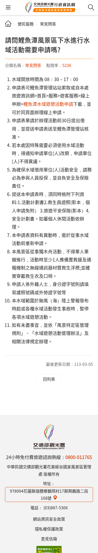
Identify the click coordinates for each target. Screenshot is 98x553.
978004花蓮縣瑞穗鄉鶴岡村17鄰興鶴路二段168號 (49, 494)
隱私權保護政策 (49, 529)
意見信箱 (49, 539)
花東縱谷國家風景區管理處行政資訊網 (50, 7)
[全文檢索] (91, 7)
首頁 (8, 23)
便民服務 (26, 24)
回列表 (49, 379)
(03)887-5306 (55, 507)
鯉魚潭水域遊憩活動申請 (48, 104)
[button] (8, 7)
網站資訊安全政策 (49, 519)
